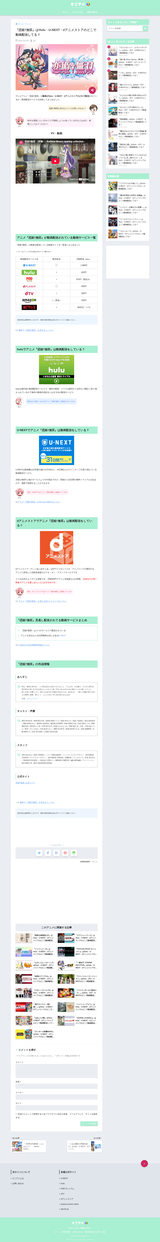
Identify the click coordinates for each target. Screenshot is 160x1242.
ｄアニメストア (32, 699)
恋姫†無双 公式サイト (25, 783)
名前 (18, 1082)
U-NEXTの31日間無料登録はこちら (34, 645)
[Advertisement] (57, 210)
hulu (63, 1184)
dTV (62, 1194)
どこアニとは (77, 12)
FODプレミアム (67, 1189)
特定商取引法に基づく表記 (95, 1232)
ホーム (65, 12)
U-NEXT (62, 635)
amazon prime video (70, 1204)
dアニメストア (67, 1199)
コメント (20, 1062)
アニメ (95, 861)
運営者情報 (65, 1232)
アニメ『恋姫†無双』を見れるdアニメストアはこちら (42, 601)
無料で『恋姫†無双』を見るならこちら (36, 330)
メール (19, 1092)
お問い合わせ (92, 12)
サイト (19, 1103)
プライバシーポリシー (80, 1236)
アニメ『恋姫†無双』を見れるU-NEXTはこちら (39, 502)
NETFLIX (65, 1209)
